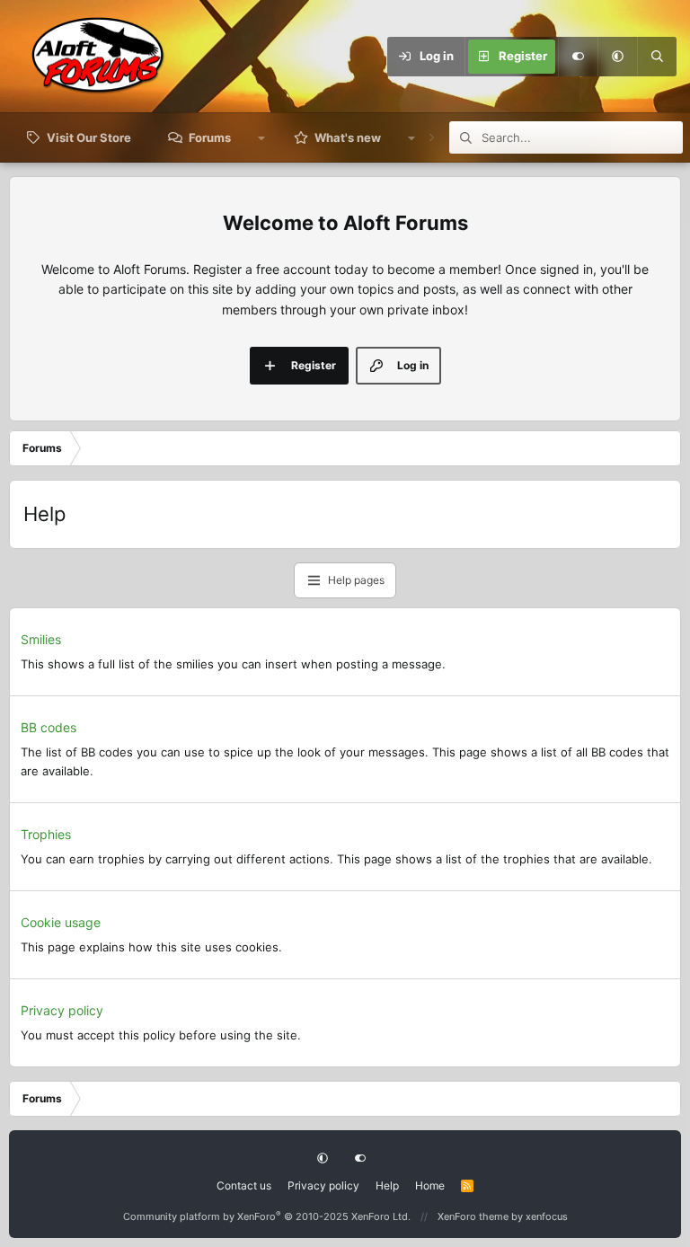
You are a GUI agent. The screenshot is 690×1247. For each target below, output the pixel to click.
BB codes (48, 727)
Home (430, 1185)
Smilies (41, 639)
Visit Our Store (89, 137)
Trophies (46, 834)
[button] (617, 56)
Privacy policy (62, 1010)
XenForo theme (473, 1216)
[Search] (657, 56)
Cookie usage (61, 922)
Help (387, 1185)
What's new (347, 137)
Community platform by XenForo (267, 1216)
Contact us (244, 1185)
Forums (210, 137)
